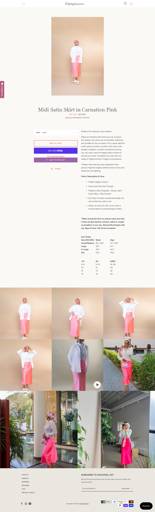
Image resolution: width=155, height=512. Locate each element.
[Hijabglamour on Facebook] (22, 503)
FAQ (23, 489)
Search (25, 478)
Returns (25, 485)
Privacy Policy (28, 492)
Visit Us (25, 475)
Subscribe (126, 488)
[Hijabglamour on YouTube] (30, 503)
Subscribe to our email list (97, 475)
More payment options (55, 156)
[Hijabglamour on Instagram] (26, 503)
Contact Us (2, 90)
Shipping (68, 118)
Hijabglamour (74, 3)
